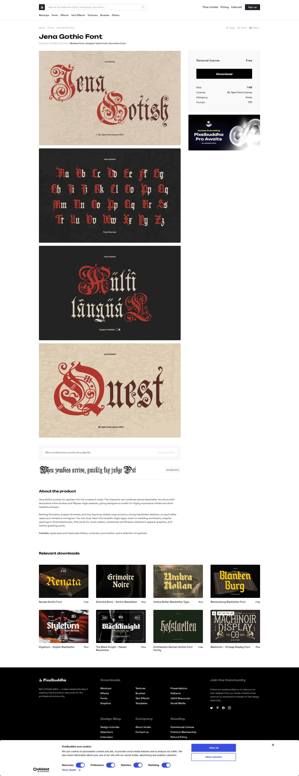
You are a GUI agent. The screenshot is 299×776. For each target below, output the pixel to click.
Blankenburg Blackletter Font (228, 601)
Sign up (252, 7)
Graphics (105, 703)
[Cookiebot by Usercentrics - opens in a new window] (41, 770)
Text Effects (78, 15)
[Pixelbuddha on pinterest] (217, 707)
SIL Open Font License (239, 92)
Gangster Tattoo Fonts (97, 43)
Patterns (176, 693)
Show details (69, 770)
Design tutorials (109, 727)
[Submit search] (143, 7)
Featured (236, 7)
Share (256, 27)
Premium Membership (183, 732)
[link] (214, 613)
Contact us (142, 732)
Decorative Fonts (117, 43)
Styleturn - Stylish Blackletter (56, 647)
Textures (93, 15)
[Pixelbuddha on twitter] (211, 707)
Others (115, 15)
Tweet (243, 27)
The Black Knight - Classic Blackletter (111, 648)
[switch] (110, 765)
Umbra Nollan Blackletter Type (171, 601)
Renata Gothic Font (50, 601)
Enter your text (166, 452)
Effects (65, 15)
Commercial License (182, 727)
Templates (141, 703)
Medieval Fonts (77, 43)
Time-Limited (210, 7)
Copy (232, 27)
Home (42, 27)
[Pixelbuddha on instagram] (229, 707)
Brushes (104, 15)
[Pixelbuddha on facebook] (223, 707)
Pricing (225, 7)
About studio (143, 727)
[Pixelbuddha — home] (42, 7)
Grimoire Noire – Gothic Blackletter (116, 601)
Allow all (213, 747)
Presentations (179, 688)
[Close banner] (273, 745)
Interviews (106, 737)
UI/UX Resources (180, 698)
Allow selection (213, 757)
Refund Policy (179, 737)
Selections (106, 732)
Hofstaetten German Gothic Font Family (172, 648)
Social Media (178, 703)
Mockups (44, 15)
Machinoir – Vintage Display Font (230, 647)
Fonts (55, 15)
